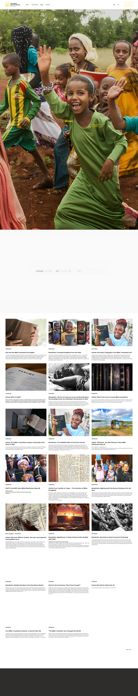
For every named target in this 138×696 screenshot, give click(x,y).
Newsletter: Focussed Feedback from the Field (65, 352)
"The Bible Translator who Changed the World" (65, 631)
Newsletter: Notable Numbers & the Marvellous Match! (24, 585)
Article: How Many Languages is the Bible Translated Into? (112, 352)
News (41, 4)
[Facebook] (118, 4)
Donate (128, 4)
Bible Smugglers (9, 533)
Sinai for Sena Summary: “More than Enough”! (64, 585)
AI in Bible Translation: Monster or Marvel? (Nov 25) (23, 631)
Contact (48, 4)
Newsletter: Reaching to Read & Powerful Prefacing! (110, 537)
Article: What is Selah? (13, 397)
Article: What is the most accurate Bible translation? (110, 397)
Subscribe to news (95, 126)
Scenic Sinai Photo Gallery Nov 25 (103, 585)
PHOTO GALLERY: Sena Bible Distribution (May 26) (22, 488)
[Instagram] (114, 4)
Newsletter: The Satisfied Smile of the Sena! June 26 (67, 442)
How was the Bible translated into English (19, 352)
